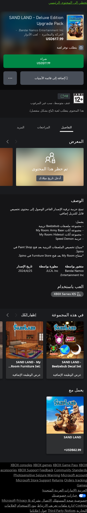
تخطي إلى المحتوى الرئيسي (68, 2)
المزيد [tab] (20, 127)
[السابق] (16, 142)
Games (82, 485)
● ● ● (10, 78)
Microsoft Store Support (33, 480)
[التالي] (7, 142)
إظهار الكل (28, 314)
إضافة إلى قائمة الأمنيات (50, 78)
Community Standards (70, 470)
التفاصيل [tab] (66, 127)
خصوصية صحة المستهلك (70, 500)
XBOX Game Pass (65, 465)
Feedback (46, 470)
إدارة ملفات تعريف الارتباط (56, 505)
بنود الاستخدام (26, 505)
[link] (65, 350)
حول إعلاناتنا (38, 510)
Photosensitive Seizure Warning (37, 475)
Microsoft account (74, 475)
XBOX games (42, 465)
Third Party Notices (62, 510)
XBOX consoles (21, 465)
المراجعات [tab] (43, 127)
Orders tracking (75, 480)
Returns (57, 480)
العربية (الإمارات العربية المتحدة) (64, 490)
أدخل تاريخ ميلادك (50, 178)
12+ (66, 96)
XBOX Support (28, 470)
